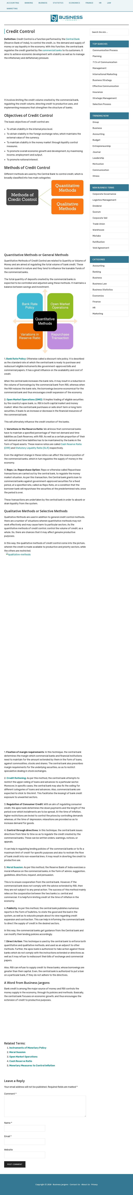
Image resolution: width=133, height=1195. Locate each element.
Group (96, 122)
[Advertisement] (45, 79)
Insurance (98, 92)
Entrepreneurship (102, 146)
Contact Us (75, 1184)
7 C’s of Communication (105, 62)
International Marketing (105, 74)
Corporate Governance (104, 194)
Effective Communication (106, 86)
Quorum (97, 212)
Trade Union (99, 224)
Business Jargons (60, 1184)
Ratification (99, 242)
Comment (10, 1093)
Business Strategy (102, 80)
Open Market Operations (23, 1056)
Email (8, 1136)
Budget (96, 140)
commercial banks (52, 50)
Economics (98, 295)
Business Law (100, 283)
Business (97, 128)
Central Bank (73, 39)
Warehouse (98, 230)
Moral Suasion (17, 1052)
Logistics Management (104, 200)
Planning (97, 56)
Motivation (98, 164)
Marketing (98, 313)
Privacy (94, 1184)
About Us (85, 1184)
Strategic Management (105, 98)
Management (99, 68)
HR (94, 307)
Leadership (98, 158)
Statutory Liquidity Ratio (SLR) (32, 448)
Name (8, 1122)
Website (8, 1149)
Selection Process (102, 104)
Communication (101, 170)
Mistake (97, 235)
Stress (96, 176)
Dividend (97, 206)
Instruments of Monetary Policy (27, 1047)
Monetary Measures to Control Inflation (32, 1065)
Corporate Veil (100, 218)
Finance (97, 301)
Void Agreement (101, 248)
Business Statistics (103, 289)
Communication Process (105, 50)
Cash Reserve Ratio (20, 1061)
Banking (97, 271)
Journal (97, 152)
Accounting (98, 134)
